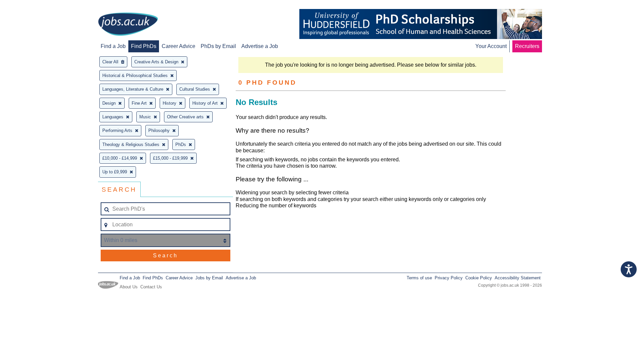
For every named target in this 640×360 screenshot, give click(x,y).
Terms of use (419, 277)
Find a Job (113, 46)
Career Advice (178, 46)
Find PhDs (143, 46)
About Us (129, 286)
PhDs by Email (218, 46)
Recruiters (527, 46)
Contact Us (151, 286)
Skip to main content (27, 6)
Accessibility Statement (518, 277)
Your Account (491, 46)
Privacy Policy (449, 277)
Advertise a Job (259, 46)
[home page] (128, 25)
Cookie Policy (478, 277)
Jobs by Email (209, 277)
